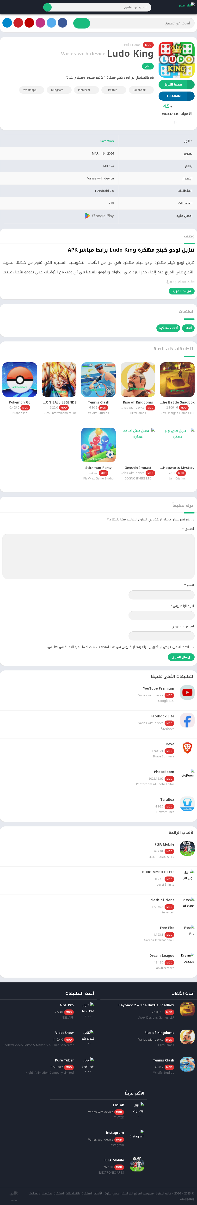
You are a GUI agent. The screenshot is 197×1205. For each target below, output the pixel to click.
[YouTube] (29, 23)
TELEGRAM (173, 96)
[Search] (47, 7)
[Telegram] (7, 23)
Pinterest (84, 89)
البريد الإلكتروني (182, 606)
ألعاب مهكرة (168, 328)
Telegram (57, 89)
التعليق (188, 529)
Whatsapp (30, 89)
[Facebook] (62, 23)
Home (136, 45)
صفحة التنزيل (173, 84)
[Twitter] (51, 23)
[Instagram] (40, 23)
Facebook (139, 89)
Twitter (112, 89)
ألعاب (125, 45)
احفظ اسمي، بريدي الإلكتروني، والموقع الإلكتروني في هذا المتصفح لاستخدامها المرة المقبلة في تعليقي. (118, 647)
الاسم (189, 585)
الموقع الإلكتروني (183, 626)
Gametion (107, 141)
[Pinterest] (18, 23)
